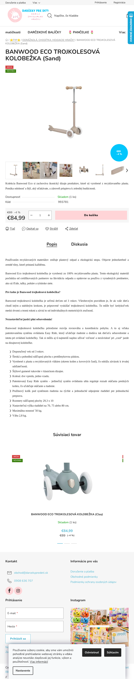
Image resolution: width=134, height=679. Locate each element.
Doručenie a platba (15, 2)
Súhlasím (113, 652)
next (126, 498)
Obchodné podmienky (84, 577)
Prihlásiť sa (18, 639)
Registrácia (119, 2)
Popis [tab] (52, 244)
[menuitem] (13, 32)
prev (8, 498)
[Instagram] (18, 591)
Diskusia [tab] (79, 244)
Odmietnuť (92, 652)
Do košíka (91, 215)
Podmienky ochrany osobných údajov (93, 582)
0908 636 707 (23, 581)
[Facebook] (9, 591)
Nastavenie (23, 671)
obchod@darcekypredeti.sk (31, 573)
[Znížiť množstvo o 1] (31, 215)
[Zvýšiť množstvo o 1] (48, 215)
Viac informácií (39, 662)
